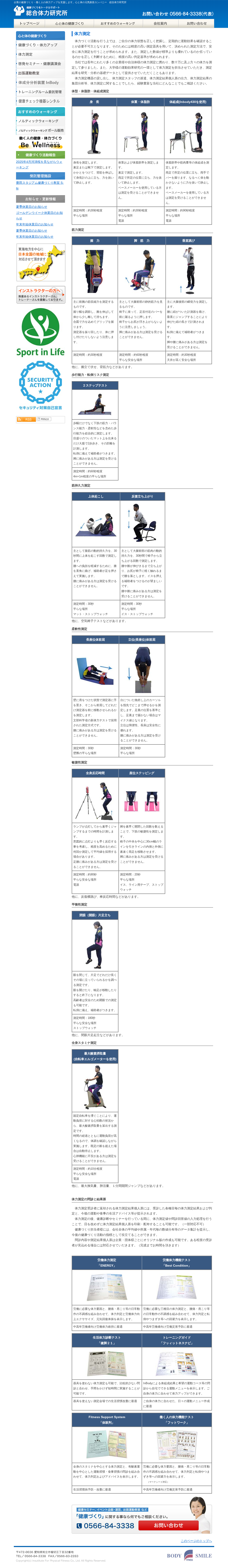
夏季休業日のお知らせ (31, 207)
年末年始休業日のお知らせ (34, 224)
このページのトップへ (196, 1541)
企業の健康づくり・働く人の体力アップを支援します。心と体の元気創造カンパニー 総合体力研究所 (70, 2)
